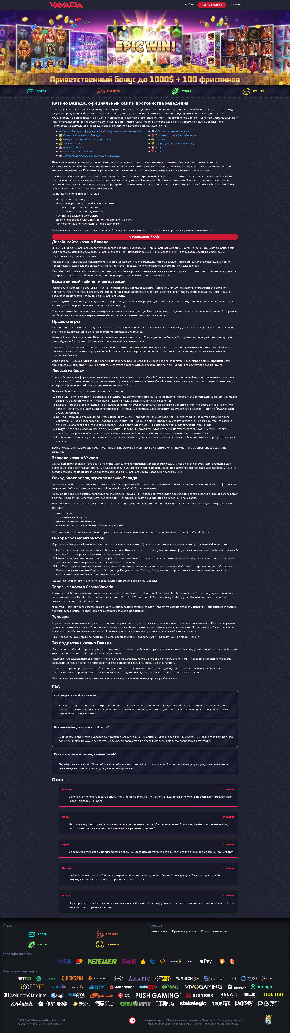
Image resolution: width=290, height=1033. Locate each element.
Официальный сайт (145, 237)
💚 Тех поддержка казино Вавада (173, 143)
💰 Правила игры (70, 143)
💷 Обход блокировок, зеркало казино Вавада (89, 155)
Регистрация (212, 5)
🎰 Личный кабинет (71, 147)
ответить (228, 789)
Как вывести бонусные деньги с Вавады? (81, 727)
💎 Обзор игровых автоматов (170, 131)
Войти (189, 5)
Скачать (235, 5)
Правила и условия (184, 931)
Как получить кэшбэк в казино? (75, 695)
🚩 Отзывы (158, 151)
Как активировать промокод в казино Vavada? (85, 754)
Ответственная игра (214, 931)
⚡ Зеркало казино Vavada (76, 151)
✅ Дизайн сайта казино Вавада (80, 135)
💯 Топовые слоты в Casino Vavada (173, 135)
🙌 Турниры (159, 139)
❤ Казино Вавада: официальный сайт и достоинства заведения (100, 131)
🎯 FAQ (156, 147)
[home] (66, 5)
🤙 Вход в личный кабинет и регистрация (85, 139)
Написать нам (158, 931)
